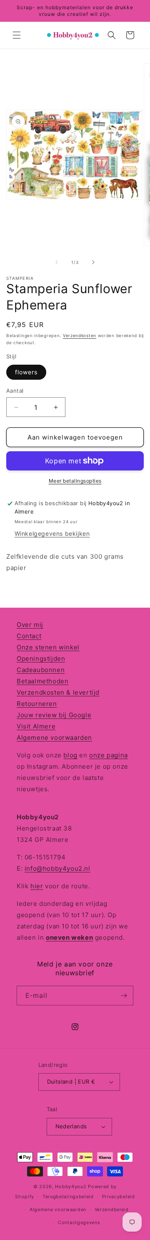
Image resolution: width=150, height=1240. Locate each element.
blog (70, 755)
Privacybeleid (118, 1196)
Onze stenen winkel (48, 647)
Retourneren (37, 704)
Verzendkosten (79, 335)
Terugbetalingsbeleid (68, 1196)
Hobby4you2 (70, 1186)
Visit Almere (36, 726)
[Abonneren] (124, 995)
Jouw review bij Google (54, 715)
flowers (26, 372)
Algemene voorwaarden (54, 737)
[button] (17, 35)
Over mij (30, 625)
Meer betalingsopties (75, 481)
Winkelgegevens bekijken (52, 533)
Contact (29, 636)
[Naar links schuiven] (57, 262)
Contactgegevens (79, 1222)
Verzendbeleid (112, 1209)
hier (36, 886)
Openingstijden (41, 658)
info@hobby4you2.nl (57, 868)
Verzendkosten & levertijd (58, 692)
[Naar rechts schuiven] (93, 262)
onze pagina (108, 755)
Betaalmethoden (42, 681)
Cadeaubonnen (41, 670)
